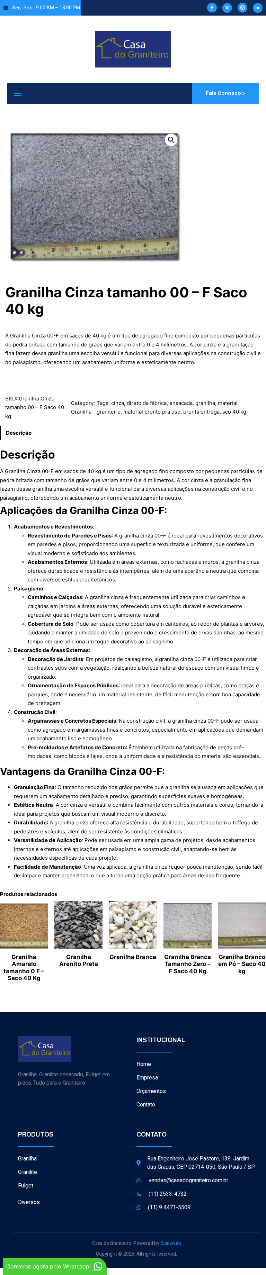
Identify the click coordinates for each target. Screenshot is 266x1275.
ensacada (181, 403)
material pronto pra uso (151, 411)
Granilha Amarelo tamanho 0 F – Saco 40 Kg (23, 967)
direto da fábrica (147, 403)
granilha (205, 403)
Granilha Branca (132, 956)
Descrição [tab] (19, 432)
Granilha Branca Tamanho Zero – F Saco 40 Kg (187, 964)
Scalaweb (170, 1243)
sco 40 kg (234, 411)
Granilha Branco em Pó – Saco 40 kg (242, 964)
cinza (117, 403)
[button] (171, 140)
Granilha (81, 411)
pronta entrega (201, 411)
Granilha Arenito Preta (78, 960)
